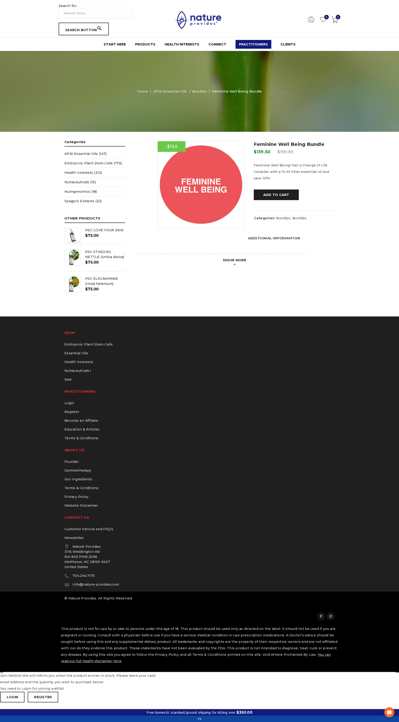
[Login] (311, 22)
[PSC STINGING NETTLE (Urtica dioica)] (72, 257)
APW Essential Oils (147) (85, 154)
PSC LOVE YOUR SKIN (104, 230)
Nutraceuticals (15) (80, 182)
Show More (234, 260)
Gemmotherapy (77, 470)
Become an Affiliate (81, 420)
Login (69, 403)
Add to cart (276, 195)
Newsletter (74, 538)
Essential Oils (76, 353)
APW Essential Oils (170, 91)
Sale (68, 379)
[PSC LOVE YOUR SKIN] (72, 236)
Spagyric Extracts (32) (83, 201)
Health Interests (78, 362)
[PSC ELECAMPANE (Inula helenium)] (72, 284)
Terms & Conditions (81, 438)
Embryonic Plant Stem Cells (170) (93, 163)
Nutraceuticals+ (77, 371)
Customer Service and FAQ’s (88, 529)
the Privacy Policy (163, 655)
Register (71, 412)
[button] (389, 712)
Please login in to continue (283, 254)
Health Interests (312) (83, 173)
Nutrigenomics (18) (80, 192)
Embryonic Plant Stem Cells (88, 344)
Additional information (274, 238)
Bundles (199, 91)
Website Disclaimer (81, 505)
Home (142, 91)
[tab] (274, 238)
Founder (71, 462)
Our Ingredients (78, 479)
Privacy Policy (76, 497)
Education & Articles (81, 429)
